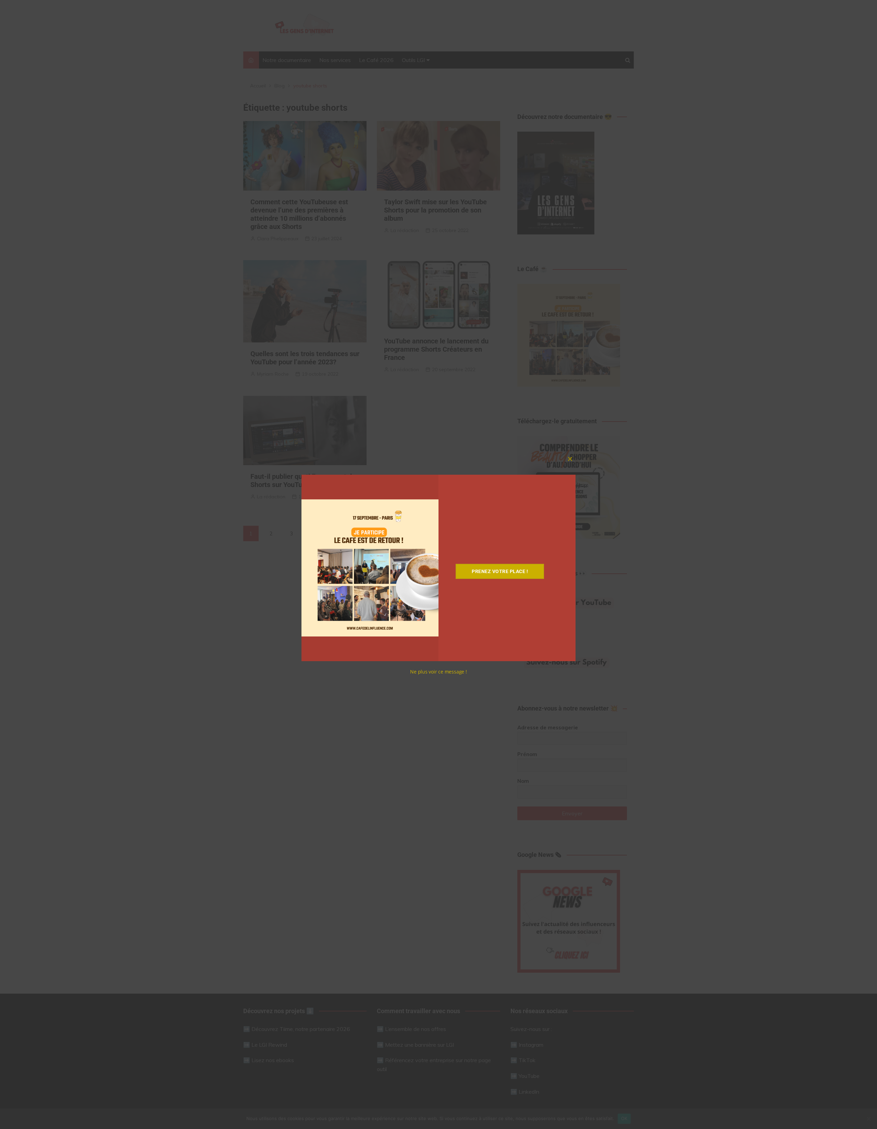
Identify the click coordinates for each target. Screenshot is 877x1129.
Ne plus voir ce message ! (438, 671)
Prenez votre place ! (500, 571)
